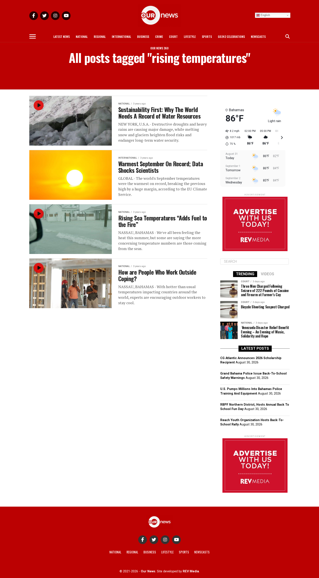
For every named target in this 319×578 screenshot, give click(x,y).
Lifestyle (190, 36)
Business (143, 36)
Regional (100, 36)
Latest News (61, 36)
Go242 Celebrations (231, 36)
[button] (231, 137)
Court (173, 36)
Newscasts (258, 36)
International (121, 36)
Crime (159, 36)
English (265, 15)
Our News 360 (159, 48)
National (82, 36)
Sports (207, 36)
